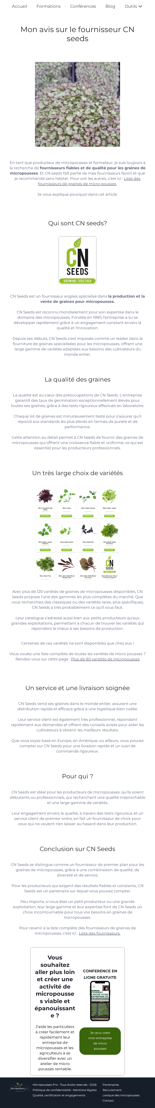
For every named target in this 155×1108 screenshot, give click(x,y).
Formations (48, 6)
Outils (131, 6)
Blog (110, 6)
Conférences (83, 6)
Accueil (19, 6)
